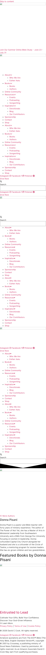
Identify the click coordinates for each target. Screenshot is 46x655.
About (7, 75)
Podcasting (14, 100)
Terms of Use (20, 626)
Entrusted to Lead (14, 612)
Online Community (13, 92)
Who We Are (14, 78)
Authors (12, 89)
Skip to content (7, 1)
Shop (7, 122)
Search (3, 184)
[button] (23, 181)
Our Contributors (17, 114)
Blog (11, 111)
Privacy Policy (6, 626)
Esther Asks (14, 80)
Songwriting (14, 103)
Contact (8, 120)
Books (7, 83)
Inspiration (9, 106)
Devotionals (14, 108)
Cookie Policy (34, 626)
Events (12, 97)
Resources (9, 94)
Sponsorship (10, 117)
